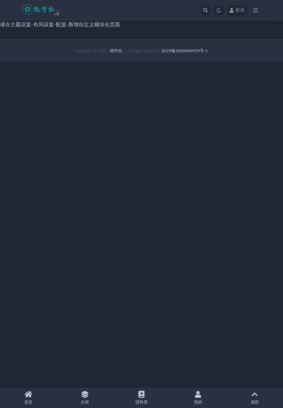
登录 (240, 10)
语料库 (141, 402)
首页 (28, 402)
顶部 (255, 402)
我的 (198, 402)
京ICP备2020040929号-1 (184, 51)
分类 (85, 402)
